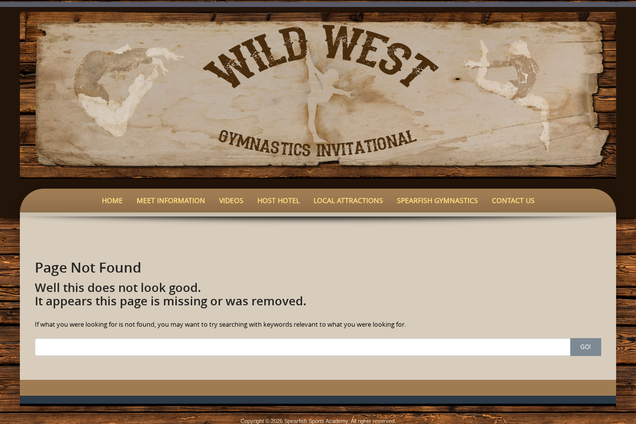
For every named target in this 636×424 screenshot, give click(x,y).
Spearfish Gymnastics (437, 200)
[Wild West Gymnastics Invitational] (318, 94)
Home (112, 200)
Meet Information (171, 200)
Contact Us (513, 200)
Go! (585, 347)
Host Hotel (278, 200)
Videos (231, 200)
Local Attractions (348, 200)
